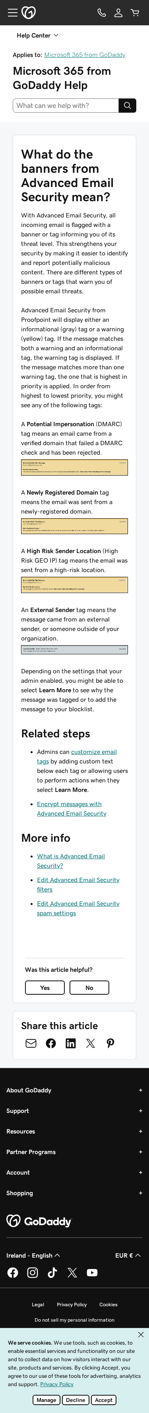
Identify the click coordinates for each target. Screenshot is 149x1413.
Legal (38, 1304)
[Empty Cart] (135, 12)
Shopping (19, 1193)
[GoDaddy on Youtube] (92, 1276)
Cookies (108, 1304)
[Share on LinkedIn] (71, 1043)
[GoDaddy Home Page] (39, 1221)
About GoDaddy (28, 1090)
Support (17, 1110)
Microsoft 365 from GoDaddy (85, 54)
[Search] (127, 105)
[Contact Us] (101, 12)
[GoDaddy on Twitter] (72, 1276)
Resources (20, 1131)
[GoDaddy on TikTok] (52, 1276)
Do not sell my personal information (74, 1319)
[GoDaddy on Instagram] (32, 1276)
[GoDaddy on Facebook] (12, 1276)
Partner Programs (31, 1152)
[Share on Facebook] (51, 1043)
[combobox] (65, 105)
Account (18, 1172)
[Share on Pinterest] (110, 1043)
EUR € (124, 1255)
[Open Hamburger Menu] (9, 12)
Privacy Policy (72, 1304)
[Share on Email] (31, 1043)
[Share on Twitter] (91, 1043)
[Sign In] (118, 12)
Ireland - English (29, 1255)
